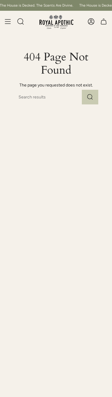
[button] (20, 21)
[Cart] (103, 21)
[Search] (90, 97)
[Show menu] (8, 21)
